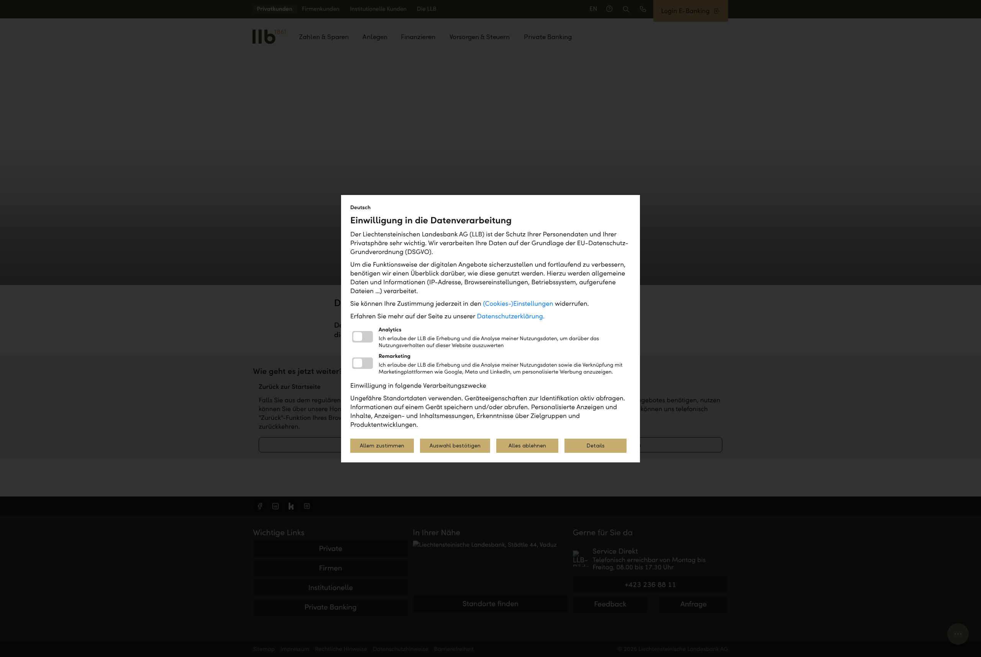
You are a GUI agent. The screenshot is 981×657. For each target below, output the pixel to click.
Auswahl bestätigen (455, 445)
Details (595, 445)
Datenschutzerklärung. (511, 316)
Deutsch (360, 207)
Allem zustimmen (382, 445)
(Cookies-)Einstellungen (518, 304)
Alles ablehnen (527, 445)
